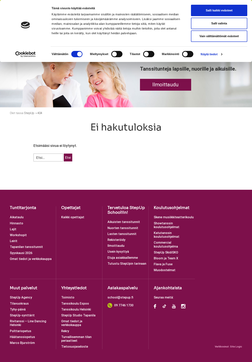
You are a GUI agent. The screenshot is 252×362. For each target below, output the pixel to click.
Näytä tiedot (209, 54)
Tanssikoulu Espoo (75, 303)
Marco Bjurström (22, 343)
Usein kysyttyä (118, 251)
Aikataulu (17, 217)
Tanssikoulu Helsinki (76, 309)
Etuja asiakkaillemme (122, 258)
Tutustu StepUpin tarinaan (126, 263)
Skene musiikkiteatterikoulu (174, 217)
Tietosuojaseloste (74, 346)
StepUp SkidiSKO (166, 252)
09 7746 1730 (123, 305)
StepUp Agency (21, 297)
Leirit (13, 241)
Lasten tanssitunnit (121, 234)
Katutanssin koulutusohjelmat (166, 235)
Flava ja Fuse (163, 264)
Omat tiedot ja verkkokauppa (31, 259)
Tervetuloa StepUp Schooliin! (126, 210)
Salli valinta (219, 23)
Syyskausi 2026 (21, 253)
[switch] (116, 54)
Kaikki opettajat (72, 217)
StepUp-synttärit (22, 315)
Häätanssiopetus (22, 337)
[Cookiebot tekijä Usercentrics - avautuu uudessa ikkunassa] (25, 54)
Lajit (13, 229)
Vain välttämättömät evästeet (219, 36)
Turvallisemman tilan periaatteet (76, 339)
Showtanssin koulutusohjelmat (166, 225)
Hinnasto (16, 223)
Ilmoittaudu (165, 85)
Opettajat (71, 207)
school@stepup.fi (120, 297)
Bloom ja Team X (166, 258)
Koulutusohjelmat (171, 207)
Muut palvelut (23, 288)
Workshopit (18, 235)
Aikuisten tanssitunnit (123, 222)
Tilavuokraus (19, 303)
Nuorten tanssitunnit (122, 228)
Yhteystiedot (74, 288)
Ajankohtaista (168, 288)
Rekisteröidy (116, 240)
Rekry (65, 331)
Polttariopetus (20, 331)
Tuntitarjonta (23, 207)
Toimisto (67, 297)
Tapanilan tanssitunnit (26, 247)
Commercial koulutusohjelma (166, 244)
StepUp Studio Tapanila (78, 315)
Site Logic (236, 346)
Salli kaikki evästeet (219, 10)
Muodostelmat (164, 270)
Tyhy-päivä (18, 309)
